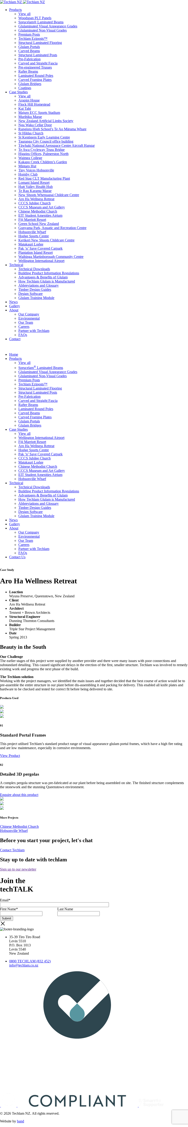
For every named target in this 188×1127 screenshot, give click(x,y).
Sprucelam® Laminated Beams (41, 22)
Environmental (29, 318)
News (13, 302)
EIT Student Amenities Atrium (40, 215)
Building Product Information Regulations (48, 273)
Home (13, 354)
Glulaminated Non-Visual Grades (42, 30)
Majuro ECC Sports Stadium (39, 113)
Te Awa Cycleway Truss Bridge (41, 150)
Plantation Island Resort (35, 252)
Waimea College (30, 158)
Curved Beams (29, 51)
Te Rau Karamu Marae (35, 191)
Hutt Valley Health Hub (35, 187)
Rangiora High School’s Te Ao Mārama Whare (52, 129)
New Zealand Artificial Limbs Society (45, 121)
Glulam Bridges (29, 84)
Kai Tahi (24, 108)
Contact (14, 339)
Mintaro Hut (27, 166)
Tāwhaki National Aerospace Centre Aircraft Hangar (56, 145)
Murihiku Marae (30, 117)
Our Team (25, 322)
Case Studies (18, 92)
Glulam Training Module (36, 298)
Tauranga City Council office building (45, 141)
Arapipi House (29, 100)
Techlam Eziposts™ (32, 38)
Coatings (24, 88)
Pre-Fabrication (29, 59)
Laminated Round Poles (35, 75)
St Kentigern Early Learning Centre (44, 137)
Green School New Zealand (38, 224)
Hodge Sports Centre (33, 236)
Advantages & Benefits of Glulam (43, 277)
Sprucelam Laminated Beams (40, 368)
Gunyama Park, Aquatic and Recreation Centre (52, 228)
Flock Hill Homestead (34, 104)
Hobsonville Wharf (32, 232)
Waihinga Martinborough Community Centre (50, 257)
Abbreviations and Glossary (38, 285)
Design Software (30, 294)
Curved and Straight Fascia (38, 63)
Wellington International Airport (41, 261)
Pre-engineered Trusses (35, 67)
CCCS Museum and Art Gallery (41, 207)
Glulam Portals (29, 47)
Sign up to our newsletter (18, 869)
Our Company (28, 314)
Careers (23, 326)
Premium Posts (29, 34)
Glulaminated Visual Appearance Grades (47, 26)
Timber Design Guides (34, 289)
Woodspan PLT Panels (34, 18)
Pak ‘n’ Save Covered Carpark (40, 248)
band (20, 1121)
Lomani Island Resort (34, 182)
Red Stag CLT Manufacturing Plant (44, 178)
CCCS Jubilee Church (34, 203)
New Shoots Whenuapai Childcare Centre (48, 195)
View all (24, 14)
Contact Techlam (12, 850)
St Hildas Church (30, 133)
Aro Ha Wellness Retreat (36, 199)
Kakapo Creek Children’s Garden (42, 162)
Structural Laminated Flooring (40, 43)
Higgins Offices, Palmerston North (43, 154)
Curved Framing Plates (35, 80)
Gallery (14, 306)
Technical (16, 265)
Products (15, 10)
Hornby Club (28, 174)
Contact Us (17, 557)
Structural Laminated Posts (37, 55)
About (13, 310)
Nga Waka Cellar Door (35, 125)
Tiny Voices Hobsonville (36, 170)
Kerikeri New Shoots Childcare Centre (46, 240)
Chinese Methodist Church (37, 211)
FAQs (22, 335)
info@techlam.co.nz (23, 965)
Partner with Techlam (33, 331)
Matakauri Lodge (30, 244)
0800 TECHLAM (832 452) (30, 961)
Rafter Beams (28, 71)
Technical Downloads (34, 269)
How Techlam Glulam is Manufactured (46, 281)
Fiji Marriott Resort (32, 220)
